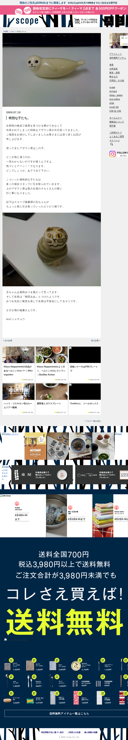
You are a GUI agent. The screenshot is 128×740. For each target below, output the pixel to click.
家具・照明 (114, 72)
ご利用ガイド (115, 132)
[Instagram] (112, 154)
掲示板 (112, 125)
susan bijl (114, 107)
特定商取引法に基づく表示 (52, 732)
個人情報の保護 (90, 732)
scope (112, 87)
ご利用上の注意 (74, 732)
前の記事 (95, 340)
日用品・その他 (116, 80)
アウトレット (115, 54)
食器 (111, 64)
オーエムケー (115, 118)
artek (111, 103)
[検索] (111, 144)
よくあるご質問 (116, 136)
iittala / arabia (116, 95)
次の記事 (8, 340)
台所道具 (113, 68)
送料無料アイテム (117, 57)
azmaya (113, 91)
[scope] (26, 21)
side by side (115, 111)
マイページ (114, 140)
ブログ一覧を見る (93, 421)
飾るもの (113, 76)
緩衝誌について (116, 121)
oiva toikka (114, 99)
